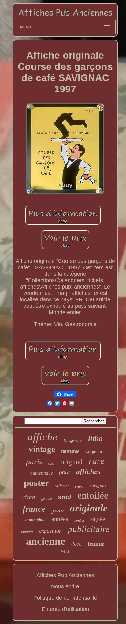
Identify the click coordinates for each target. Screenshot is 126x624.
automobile (35, 520)
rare (96, 461)
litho (95, 438)
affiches (88, 471)
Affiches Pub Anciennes (65, 575)
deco (76, 544)
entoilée (92, 495)
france (34, 509)
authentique (41, 473)
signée (97, 519)
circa (28, 497)
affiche (42, 437)
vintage (42, 449)
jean (57, 511)
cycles (79, 520)
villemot (62, 485)
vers (65, 551)
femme (96, 543)
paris (34, 461)
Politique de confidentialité (65, 598)
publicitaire (88, 529)
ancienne (45, 541)
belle (51, 464)
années (59, 518)
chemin (27, 531)
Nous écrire (65, 586)
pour (64, 472)
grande (46, 499)
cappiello (93, 451)
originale (89, 508)
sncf (64, 497)
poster (36, 482)
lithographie (73, 441)
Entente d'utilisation (65, 609)
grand (79, 486)
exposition (50, 531)
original (72, 462)
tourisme (70, 451)
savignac (98, 485)
